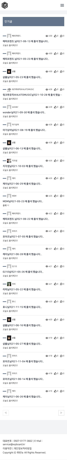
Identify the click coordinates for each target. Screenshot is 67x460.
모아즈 (14, 231)
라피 (13, 284)
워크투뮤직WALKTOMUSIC (23, 89)
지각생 (14, 161)
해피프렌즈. (16, 36)
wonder (15, 107)
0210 (14, 266)
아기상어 (15, 125)
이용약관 (7, 448)
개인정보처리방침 (23, 448)
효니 (13, 302)
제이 (13, 178)
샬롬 (13, 71)
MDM (14, 196)
